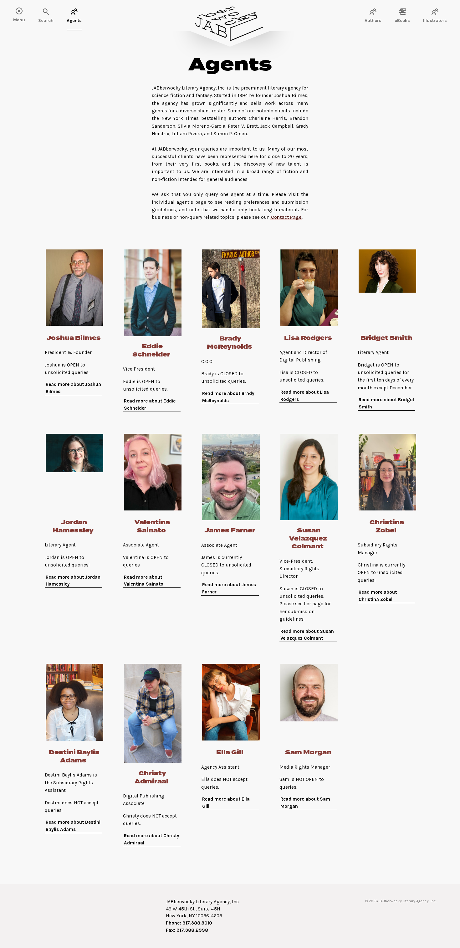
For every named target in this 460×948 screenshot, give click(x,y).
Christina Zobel (387, 526)
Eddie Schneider (151, 350)
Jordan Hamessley (73, 526)
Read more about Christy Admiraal (151, 839)
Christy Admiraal (151, 777)
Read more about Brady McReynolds (228, 397)
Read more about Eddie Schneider (150, 404)
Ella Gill (229, 752)
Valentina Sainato (152, 526)
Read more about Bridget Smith (386, 403)
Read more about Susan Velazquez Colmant (307, 634)
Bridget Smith (386, 338)
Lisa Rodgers (308, 338)
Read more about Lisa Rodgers (304, 395)
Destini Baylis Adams (74, 756)
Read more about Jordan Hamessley (73, 580)
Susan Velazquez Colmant (308, 538)
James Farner (230, 530)
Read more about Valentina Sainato (143, 580)
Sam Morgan (308, 752)
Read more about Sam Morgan (305, 802)
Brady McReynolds (229, 342)
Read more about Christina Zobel (378, 595)
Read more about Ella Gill (226, 802)
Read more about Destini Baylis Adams (73, 825)
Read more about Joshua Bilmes (73, 388)
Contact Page (286, 217)
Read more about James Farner (229, 588)
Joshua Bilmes (74, 338)
